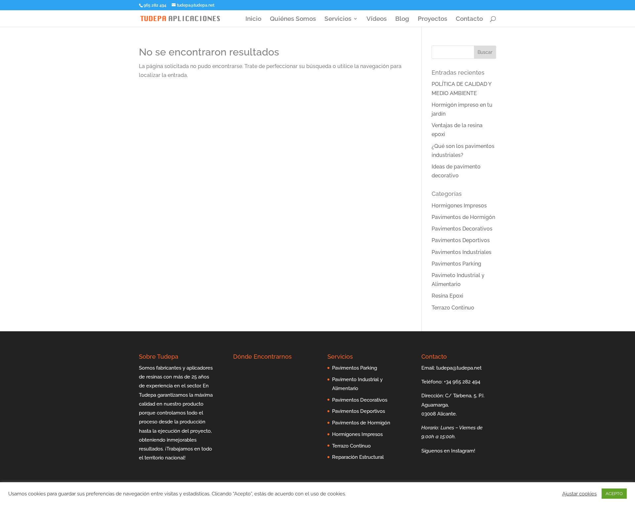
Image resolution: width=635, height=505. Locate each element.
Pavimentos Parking (456, 264)
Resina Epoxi (447, 296)
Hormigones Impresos (459, 205)
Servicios (337, 19)
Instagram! (463, 451)
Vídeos (376, 19)
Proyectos (432, 19)
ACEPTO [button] (614, 493)
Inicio (253, 19)
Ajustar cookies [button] (579, 493)
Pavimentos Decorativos (462, 229)
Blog (402, 19)
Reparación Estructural (358, 457)
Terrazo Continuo (453, 308)
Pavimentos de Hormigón (463, 217)
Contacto (469, 19)
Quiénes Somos (293, 19)
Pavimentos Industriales (461, 252)
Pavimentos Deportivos (461, 240)
